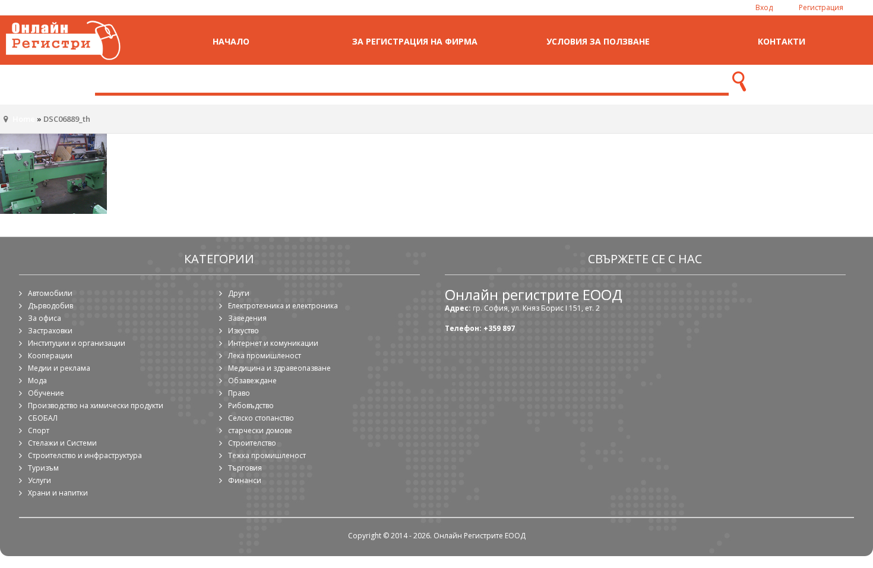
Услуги (39, 480)
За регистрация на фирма (414, 41)
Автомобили (50, 293)
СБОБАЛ (43, 418)
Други (238, 293)
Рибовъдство (251, 405)
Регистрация (821, 7)
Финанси (244, 480)
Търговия (245, 468)
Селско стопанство (261, 418)
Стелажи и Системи (62, 443)
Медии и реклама (59, 368)
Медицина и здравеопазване (279, 368)
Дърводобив (50, 306)
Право (239, 393)
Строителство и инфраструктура (85, 455)
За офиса (44, 318)
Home (23, 118)
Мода (37, 380)
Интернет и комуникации (273, 343)
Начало (231, 41)
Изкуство (243, 331)
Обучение (46, 393)
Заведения (247, 318)
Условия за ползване (598, 41)
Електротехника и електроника (283, 306)
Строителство (252, 443)
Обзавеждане (252, 380)
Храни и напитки (58, 493)
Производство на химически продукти (95, 405)
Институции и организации (76, 343)
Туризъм (43, 468)
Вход (764, 7)
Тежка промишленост (267, 455)
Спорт (38, 430)
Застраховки (50, 331)
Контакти (781, 41)
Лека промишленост (264, 356)
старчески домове (260, 430)
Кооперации (50, 356)
